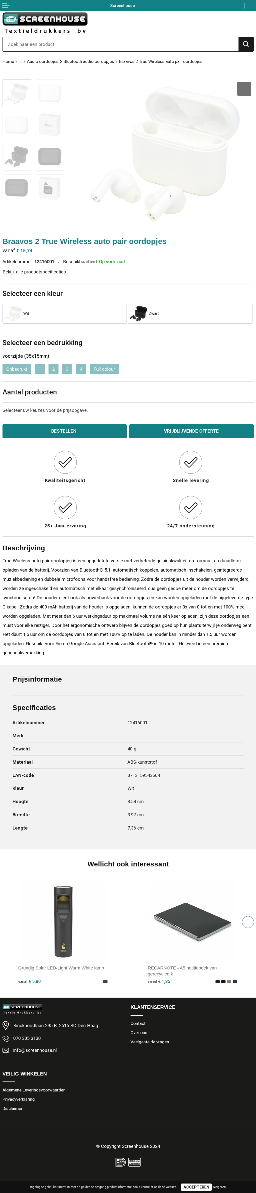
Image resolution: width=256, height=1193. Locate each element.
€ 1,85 (159, 981)
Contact (138, 1023)
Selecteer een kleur (32, 293)
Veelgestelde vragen (149, 1041)
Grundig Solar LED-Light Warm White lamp (61, 967)
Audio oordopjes (42, 61)
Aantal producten (29, 392)
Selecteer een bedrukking (42, 343)
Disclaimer (12, 1108)
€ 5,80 (29, 981)
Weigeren (219, 1187)
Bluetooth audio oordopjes (89, 61)
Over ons (138, 1032)
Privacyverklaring (18, 1099)
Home (8, 61)
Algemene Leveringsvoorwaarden (34, 1089)
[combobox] (120, 44)
